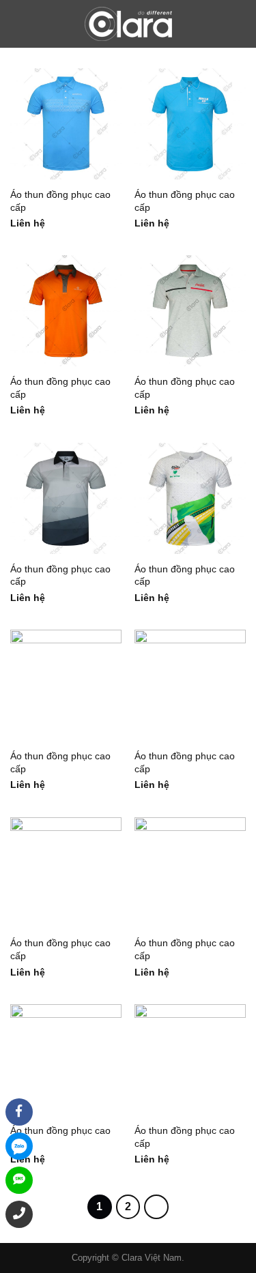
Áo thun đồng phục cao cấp (60, 201)
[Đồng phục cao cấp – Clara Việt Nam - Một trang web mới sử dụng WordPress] (128, 24)
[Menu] (19, 24)
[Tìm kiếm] (240, 24)
